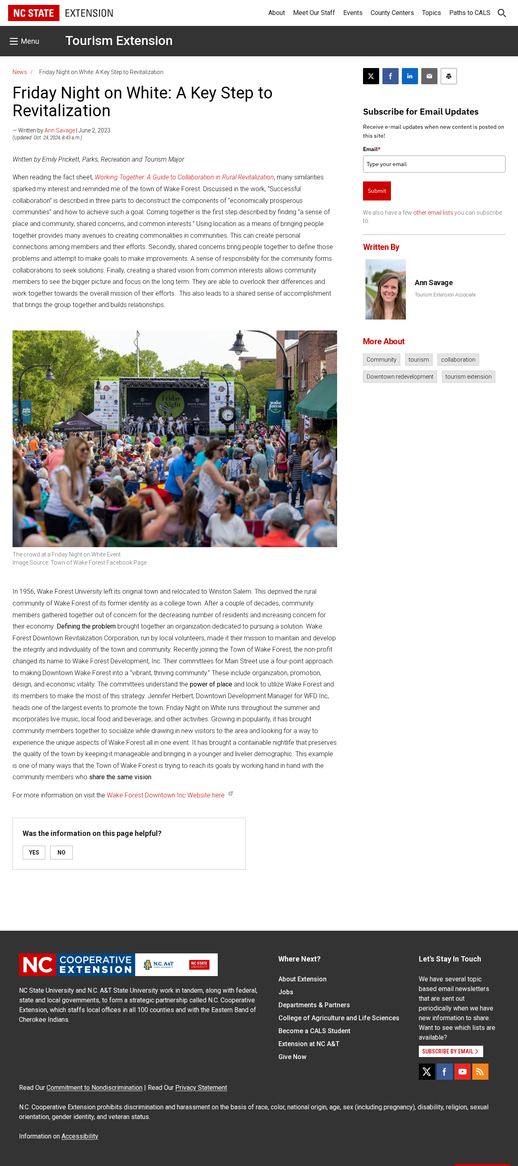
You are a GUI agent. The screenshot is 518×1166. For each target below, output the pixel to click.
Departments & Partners (314, 1005)
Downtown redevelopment (400, 376)
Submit (377, 190)
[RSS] (480, 1072)
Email (372, 149)
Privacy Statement (201, 1087)
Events (353, 13)
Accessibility (80, 1136)
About (276, 13)
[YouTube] (462, 1072)
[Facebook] (445, 1072)
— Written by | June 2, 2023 (61, 130)
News (20, 72)
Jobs (285, 992)
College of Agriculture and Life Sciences (338, 1018)
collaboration (458, 359)
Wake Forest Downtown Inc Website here (166, 795)
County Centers (392, 13)
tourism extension (469, 376)
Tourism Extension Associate (445, 295)
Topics (431, 13)
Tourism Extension (119, 40)
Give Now (292, 1057)
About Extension (302, 979)
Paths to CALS (469, 13)
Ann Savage (60, 130)
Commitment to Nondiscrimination (94, 1087)
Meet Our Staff (314, 13)
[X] (427, 1072)
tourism (419, 359)
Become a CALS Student (314, 1031)
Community (382, 359)
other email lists (433, 212)
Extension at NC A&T (309, 1044)
